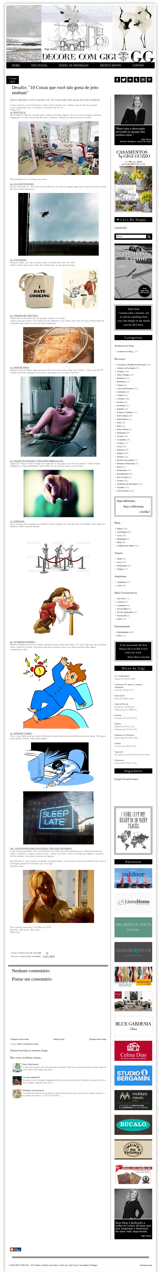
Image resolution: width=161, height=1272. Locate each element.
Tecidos (120, 481)
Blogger (94, 1265)
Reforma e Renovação (126, 463)
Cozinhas (120, 399)
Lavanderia (121, 440)
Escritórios (121, 406)
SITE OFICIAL (39, 65)
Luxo (119, 446)
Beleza (119, 529)
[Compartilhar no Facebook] (51, 956)
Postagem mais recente (20, 1039)
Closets (120, 385)
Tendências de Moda (125, 546)
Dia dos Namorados (125, 612)
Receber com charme (125, 460)
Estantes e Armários (125, 412)
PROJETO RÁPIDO (110, 65)
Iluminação (121, 433)
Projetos (120, 453)
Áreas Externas (123, 491)
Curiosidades (36, 956)
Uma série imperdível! (31, 1077)
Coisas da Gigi (25, 956)
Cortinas (120, 395)
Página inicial (59, 1039)
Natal (119, 619)
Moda (119, 542)
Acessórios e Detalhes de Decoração (131, 365)
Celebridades (122, 532)
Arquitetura (121, 582)
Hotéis (119, 559)
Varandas (120, 487)
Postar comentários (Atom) (27, 1044)
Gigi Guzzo (73, 1265)
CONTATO (138, 65)
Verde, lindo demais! (30, 1064)
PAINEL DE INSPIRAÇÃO (74, 65)
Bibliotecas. (121, 382)
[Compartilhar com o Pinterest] (53, 956)
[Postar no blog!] (46, 956)
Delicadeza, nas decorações (33, 1090)
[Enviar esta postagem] (46, 953)
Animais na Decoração (126, 368)
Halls (119, 426)
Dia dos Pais (122, 616)
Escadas (120, 402)
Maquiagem (121, 539)
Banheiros (121, 378)
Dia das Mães (122, 609)
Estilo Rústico (122, 419)
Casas (119, 585)
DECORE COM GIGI (20, 1265)
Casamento (121, 605)
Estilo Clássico (123, 416)
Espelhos (120, 409)
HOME (16, 65)
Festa (119, 423)
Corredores (121, 392)
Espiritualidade (123, 632)
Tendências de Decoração (127, 484)
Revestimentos (123, 474)
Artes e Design (123, 375)
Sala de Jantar (122, 477)
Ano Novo (121, 598)
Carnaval (120, 602)
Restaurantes (122, 470)
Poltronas (120, 450)
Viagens (120, 569)
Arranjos (120, 371)
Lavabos (120, 436)
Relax (119, 467)
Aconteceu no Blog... (125, 351)
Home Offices (122, 429)
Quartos (120, 457)
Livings (120, 443)
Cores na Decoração (125, 388)
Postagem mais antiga (97, 1039)
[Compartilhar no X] (49, 956)
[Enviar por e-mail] (44, 956)
